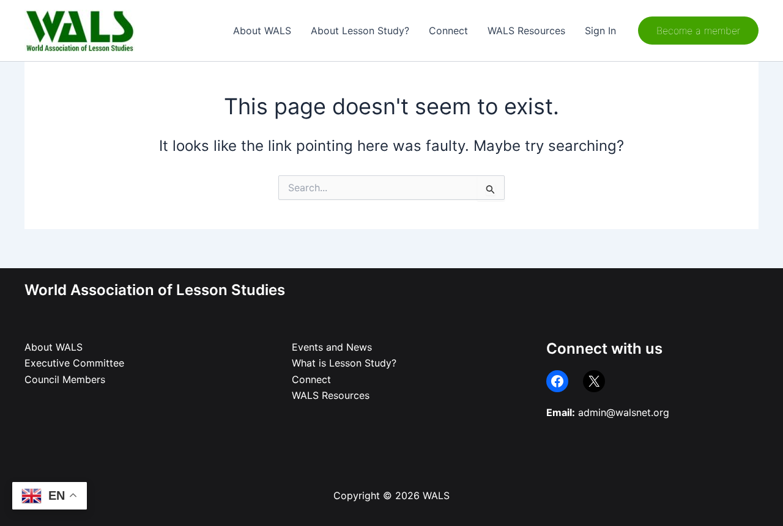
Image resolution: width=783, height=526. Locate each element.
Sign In (600, 30)
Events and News (332, 347)
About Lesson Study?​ (360, 30)
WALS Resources (526, 30)
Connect (448, 30)
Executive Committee (74, 363)
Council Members (64, 379)
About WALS (262, 30)
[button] (698, 30)
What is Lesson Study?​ (344, 363)
